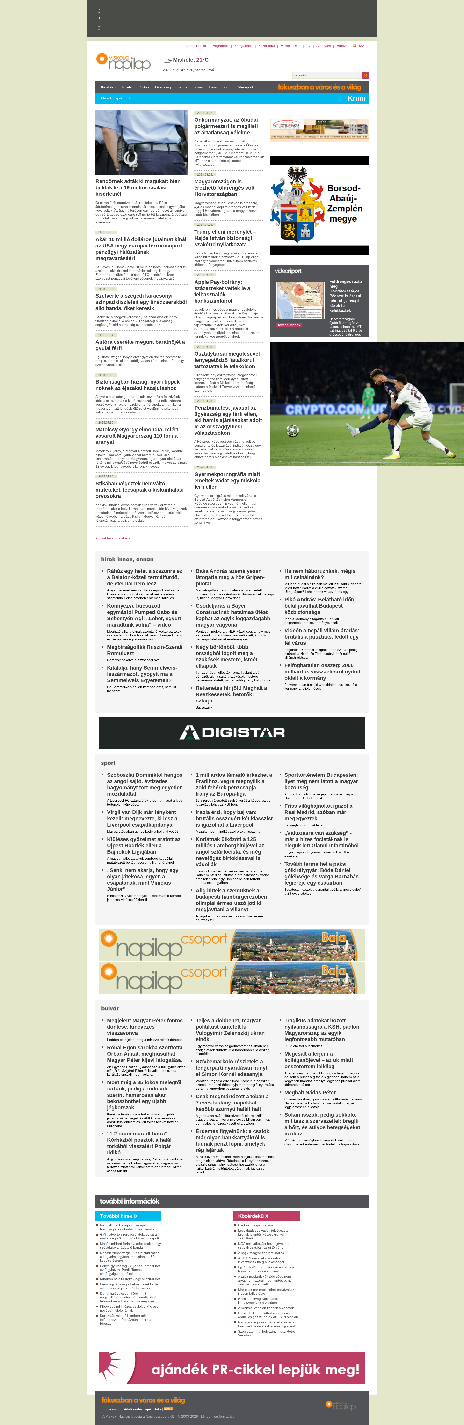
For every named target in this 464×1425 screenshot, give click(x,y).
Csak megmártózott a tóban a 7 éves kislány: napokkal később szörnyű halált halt (232, 1102)
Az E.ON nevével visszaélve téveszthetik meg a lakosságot (261, 1260)
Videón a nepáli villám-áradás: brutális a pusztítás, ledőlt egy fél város (321, 636)
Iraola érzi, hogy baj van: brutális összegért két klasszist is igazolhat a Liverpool (234, 818)
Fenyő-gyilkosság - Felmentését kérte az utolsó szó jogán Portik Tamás (129, 1286)
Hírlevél (342, 46)
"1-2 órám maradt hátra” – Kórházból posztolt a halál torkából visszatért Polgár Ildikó (139, 1143)
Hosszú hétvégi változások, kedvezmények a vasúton (259, 1301)
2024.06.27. (205, 274)
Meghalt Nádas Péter (310, 1092)
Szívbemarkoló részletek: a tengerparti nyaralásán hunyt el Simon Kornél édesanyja (231, 1068)
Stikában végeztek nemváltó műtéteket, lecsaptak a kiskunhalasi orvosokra (139, 489)
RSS (361, 46)
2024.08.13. (205, 174)
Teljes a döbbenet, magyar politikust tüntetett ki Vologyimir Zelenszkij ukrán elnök (230, 1029)
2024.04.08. (205, 401)
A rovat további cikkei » (112, 538)
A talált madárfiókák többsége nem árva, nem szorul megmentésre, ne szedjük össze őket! (265, 1280)
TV (308, 46)
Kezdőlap (108, 87)
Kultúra (182, 87)
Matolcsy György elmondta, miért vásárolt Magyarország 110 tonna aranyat (136, 435)
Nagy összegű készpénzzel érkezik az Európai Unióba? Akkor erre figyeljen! (267, 1324)
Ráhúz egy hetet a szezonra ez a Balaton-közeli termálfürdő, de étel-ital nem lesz (144, 577)
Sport (226, 87)
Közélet (127, 87)
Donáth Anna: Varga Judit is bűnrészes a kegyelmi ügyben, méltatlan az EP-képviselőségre (129, 1256)
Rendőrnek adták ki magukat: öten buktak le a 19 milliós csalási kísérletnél (138, 187)
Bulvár (198, 87)
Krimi (213, 87)
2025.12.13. (106, 232)
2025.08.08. (106, 375)
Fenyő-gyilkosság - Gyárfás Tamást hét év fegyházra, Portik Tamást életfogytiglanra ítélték (130, 1270)
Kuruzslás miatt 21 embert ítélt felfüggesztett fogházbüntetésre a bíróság (125, 1319)
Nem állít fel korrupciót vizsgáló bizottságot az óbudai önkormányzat (127, 1227)
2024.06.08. (205, 347)
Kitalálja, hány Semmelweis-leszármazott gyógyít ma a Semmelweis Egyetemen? (142, 674)
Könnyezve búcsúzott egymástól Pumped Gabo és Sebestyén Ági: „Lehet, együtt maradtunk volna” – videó (144, 615)
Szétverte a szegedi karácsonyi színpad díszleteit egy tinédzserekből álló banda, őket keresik (141, 302)
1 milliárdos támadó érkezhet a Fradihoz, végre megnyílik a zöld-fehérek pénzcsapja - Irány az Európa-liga (234, 784)
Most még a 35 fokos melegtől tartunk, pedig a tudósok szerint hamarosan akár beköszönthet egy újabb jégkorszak (144, 1095)
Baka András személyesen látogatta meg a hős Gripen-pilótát (230, 577)
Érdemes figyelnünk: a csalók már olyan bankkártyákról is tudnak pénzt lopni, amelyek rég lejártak (232, 1140)
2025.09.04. (106, 335)
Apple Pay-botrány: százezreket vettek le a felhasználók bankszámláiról (222, 291)
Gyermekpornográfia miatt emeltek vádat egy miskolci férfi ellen (228, 480)
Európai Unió (290, 46)
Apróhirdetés (196, 46)
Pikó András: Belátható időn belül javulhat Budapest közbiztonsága (319, 606)
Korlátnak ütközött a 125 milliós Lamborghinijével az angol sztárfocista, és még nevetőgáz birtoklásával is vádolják (230, 851)
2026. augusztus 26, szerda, (188, 70)
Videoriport (244, 87)
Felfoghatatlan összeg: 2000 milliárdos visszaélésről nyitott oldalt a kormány (322, 671)
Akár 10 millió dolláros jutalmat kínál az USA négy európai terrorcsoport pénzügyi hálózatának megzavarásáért (140, 248)
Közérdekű (266, 46)
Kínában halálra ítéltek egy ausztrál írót (130, 1279)
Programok (220, 46)
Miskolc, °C (191, 60)
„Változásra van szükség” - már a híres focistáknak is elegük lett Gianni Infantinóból (321, 839)
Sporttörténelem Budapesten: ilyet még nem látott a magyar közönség (321, 781)
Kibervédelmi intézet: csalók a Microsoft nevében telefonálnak (130, 1308)
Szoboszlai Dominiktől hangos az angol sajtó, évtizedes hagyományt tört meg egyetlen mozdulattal (145, 784)
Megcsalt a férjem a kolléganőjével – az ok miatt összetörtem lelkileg (318, 1060)
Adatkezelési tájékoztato (142, 1409)
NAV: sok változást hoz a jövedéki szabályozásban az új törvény (263, 1245)
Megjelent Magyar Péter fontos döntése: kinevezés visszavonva (145, 1026)
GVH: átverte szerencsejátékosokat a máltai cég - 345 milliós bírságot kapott (129, 1236)
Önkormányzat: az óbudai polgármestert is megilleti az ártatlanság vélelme (226, 126)
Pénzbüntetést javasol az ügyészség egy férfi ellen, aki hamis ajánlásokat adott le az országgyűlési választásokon (228, 420)
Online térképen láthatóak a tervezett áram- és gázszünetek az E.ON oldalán (268, 1315)
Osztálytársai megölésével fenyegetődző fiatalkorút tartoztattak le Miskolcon (227, 360)
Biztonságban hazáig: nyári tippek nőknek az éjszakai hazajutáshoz (137, 385)
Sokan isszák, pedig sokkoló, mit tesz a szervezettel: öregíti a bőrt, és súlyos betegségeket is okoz (322, 1124)
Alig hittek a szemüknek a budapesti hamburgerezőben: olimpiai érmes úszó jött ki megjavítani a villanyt (232, 900)
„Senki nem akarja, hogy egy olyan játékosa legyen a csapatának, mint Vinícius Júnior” (142, 879)
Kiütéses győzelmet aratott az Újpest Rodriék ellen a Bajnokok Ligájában (144, 845)
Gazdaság (163, 87)
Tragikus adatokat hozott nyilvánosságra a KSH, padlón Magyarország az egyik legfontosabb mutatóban (321, 1029)
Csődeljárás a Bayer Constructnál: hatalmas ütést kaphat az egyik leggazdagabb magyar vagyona (233, 615)
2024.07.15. (205, 224)
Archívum (323, 46)
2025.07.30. (106, 422)
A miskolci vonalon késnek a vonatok (266, 1308)
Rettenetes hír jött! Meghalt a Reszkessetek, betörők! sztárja (231, 694)
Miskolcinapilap (112, 98)
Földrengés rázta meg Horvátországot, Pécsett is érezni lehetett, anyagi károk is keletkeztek (345, 296)
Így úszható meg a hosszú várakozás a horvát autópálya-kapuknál (268, 1269)
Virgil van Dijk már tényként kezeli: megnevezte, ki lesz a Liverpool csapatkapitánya (142, 818)
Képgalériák (243, 46)
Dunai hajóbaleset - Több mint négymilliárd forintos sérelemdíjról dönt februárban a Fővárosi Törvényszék (129, 1297)
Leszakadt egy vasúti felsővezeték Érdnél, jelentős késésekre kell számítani (264, 1234)
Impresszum (111, 1409)
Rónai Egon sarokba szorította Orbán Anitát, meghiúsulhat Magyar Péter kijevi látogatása (144, 1054)
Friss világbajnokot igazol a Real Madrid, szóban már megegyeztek (318, 812)
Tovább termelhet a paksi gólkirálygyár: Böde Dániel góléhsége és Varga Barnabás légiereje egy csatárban (321, 873)
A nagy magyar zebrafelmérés (261, 1253)
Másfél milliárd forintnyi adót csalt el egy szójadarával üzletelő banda (130, 1245)
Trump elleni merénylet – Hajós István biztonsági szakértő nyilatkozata (225, 238)
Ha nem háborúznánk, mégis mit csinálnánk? (319, 574)
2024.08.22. (205, 113)
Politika (143, 87)
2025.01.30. (106, 476)
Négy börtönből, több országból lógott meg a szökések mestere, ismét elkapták (226, 656)
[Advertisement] (196, 1264)
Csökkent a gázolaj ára (255, 1225)
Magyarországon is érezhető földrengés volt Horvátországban (224, 188)
